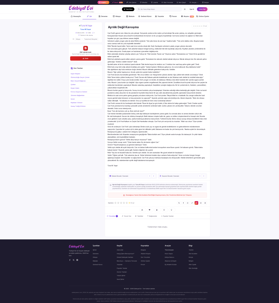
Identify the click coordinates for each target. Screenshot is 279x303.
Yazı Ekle (129, 9)
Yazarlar (161, 16)
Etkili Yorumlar (168, 2)
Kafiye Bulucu (169, 257)
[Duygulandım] (165, 210)
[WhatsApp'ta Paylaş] (188, 203)
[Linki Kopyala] (192, 203)
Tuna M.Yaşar (85, 29)
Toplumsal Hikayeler (90, 39)
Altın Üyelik (192, 264)
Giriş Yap (202, 9)
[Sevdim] (150, 210)
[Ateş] (157, 210)
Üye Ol (192, 9)
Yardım (191, 250)
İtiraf (118, 2)
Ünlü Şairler (132, 2)
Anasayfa (77, 16)
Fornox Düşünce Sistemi (79, 92)
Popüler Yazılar (122, 268)
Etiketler (144, 2)
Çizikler (73, 84)
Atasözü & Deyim (170, 261)
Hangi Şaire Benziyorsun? (125, 253)
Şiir (90, 16)
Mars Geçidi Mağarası (78, 81)
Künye (191, 257)
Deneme (104, 16)
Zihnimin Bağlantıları (77, 95)
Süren (73, 99)
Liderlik (155, 2)
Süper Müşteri (75, 74)
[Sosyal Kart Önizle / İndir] (201, 203)
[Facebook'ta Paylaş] (183, 203)
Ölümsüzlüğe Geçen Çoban (80, 77)
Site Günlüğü (193, 268)
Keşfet (103, 2)
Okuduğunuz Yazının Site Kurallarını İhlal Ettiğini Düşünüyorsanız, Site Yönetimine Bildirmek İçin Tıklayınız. (159, 195)
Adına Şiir (120, 250)
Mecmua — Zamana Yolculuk (127, 261)
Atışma (188, 16)
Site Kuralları (193, 253)
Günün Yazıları (122, 272)
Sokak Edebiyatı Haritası (125, 257)
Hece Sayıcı (169, 253)
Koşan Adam (75, 88)
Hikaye (118, 16)
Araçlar (194, 2)
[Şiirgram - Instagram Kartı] (196, 203)
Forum (174, 16)
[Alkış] (143, 210)
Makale (131, 16)
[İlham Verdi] (172, 210)
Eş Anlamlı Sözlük (171, 264)
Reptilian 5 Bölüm (76, 102)
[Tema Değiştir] (185, 9)
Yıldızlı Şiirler (121, 275)
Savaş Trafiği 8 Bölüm (78, 106)
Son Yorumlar (145, 257)
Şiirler (95, 250)
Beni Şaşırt (182, 2)
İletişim (206, 2)
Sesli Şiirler (120, 279)
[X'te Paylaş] (179, 203)
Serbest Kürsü (146, 16)
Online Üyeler (204, 16)
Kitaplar (143, 250)
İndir (86, 58)
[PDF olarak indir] (205, 203)
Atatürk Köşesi (146, 253)
